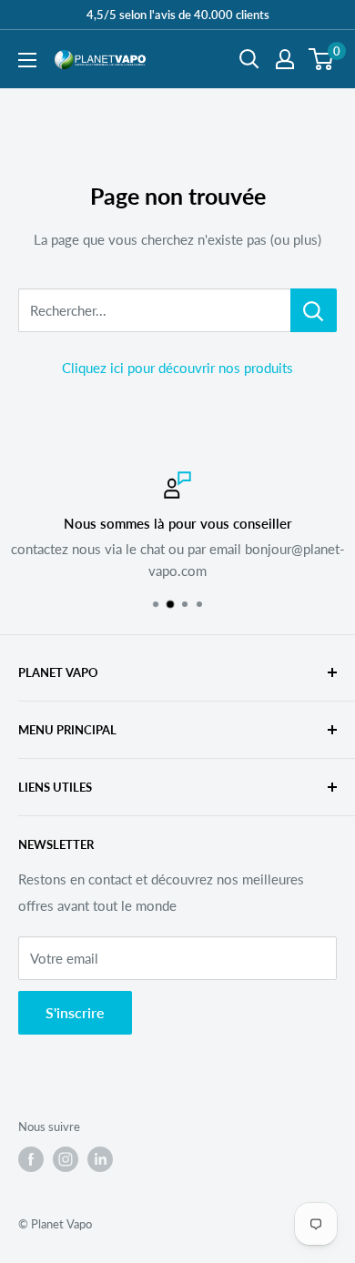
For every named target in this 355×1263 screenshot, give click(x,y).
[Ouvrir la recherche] (249, 59)
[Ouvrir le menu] (27, 60)
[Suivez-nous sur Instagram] (65, 1159)
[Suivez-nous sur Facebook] (31, 1159)
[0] (321, 59)
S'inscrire (75, 1012)
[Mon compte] (285, 59)
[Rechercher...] (313, 310)
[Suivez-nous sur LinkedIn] (100, 1159)
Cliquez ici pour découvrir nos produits (177, 367)
